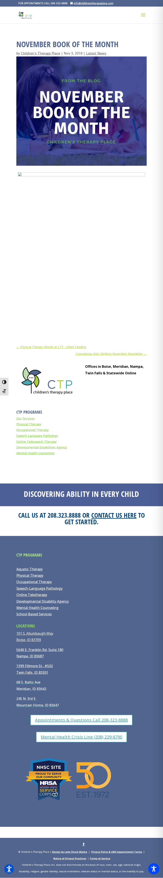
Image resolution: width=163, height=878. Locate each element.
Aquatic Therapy (29, 569)
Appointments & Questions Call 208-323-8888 (81, 720)
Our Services (25, 418)
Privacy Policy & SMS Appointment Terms (116, 851)
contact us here (113, 515)
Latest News (96, 53)
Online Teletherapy (31, 594)
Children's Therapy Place (40, 53)
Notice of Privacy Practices (69, 858)
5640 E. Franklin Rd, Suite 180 (39, 649)
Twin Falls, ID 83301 (32, 672)
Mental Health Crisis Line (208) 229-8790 (81, 737)
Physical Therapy (28, 424)
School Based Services (34, 614)
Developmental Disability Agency (42, 601)
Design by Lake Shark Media (69, 851)
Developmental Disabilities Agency (41, 447)
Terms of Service (100, 858)
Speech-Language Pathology (37, 436)
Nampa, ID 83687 (30, 656)
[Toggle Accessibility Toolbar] (154, 869)
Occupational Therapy (32, 430)
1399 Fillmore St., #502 (34, 666)
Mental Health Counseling (35, 453)
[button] (9, 869)
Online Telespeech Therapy (36, 442)
